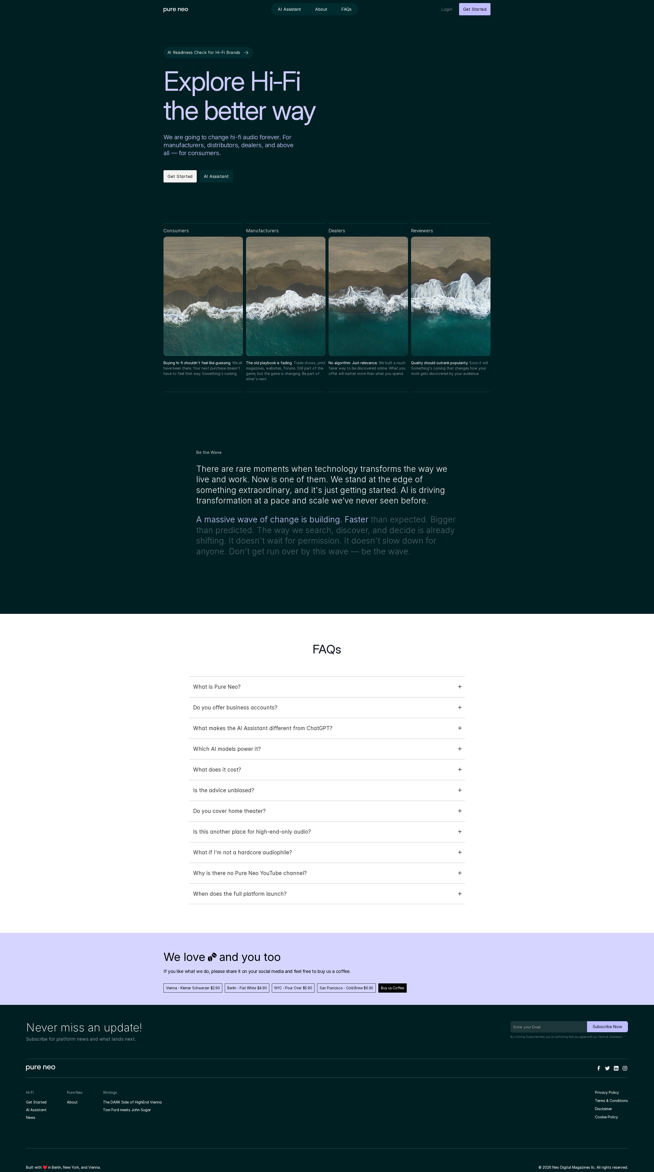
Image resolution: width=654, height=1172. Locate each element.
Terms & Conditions (610, 1037)
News (30, 1117)
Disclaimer (603, 1109)
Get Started (36, 1102)
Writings (110, 1092)
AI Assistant (36, 1110)
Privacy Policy (607, 1092)
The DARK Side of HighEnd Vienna (132, 1102)
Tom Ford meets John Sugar (127, 1110)
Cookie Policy (606, 1117)
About (72, 1102)
